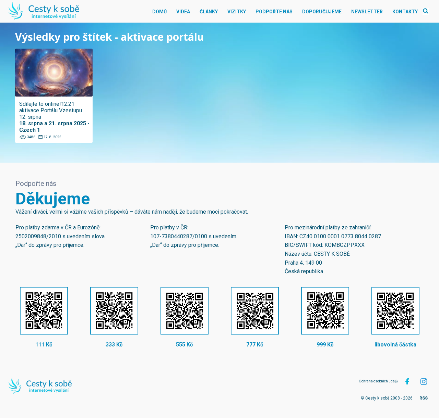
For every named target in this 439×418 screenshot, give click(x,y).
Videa (183, 11)
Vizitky (236, 11)
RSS (423, 398)
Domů (159, 11)
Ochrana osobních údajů (378, 381)
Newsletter (367, 11)
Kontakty (405, 11)
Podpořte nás (274, 11)
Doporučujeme (322, 11)
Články (209, 11)
